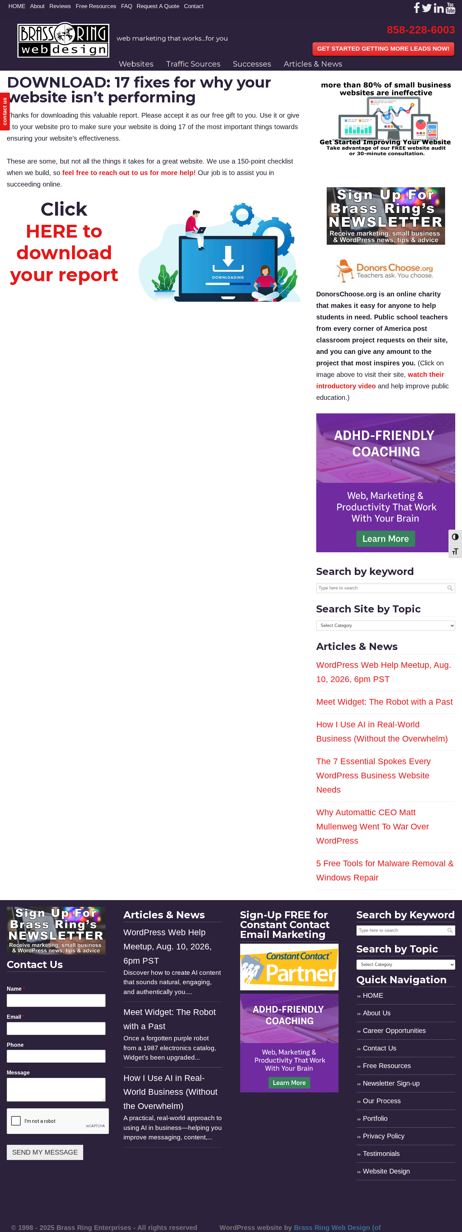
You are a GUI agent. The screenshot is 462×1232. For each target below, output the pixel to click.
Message (18, 1073)
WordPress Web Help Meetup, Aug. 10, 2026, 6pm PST (167, 946)
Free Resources (96, 6)
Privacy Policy (384, 1136)
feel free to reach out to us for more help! (129, 172)
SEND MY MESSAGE (45, 1152)
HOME (16, 6)
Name (16, 989)
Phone (15, 1045)
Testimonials (381, 1153)
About (37, 6)
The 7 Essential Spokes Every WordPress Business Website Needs (373, 775)
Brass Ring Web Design (63, 40)
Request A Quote (158, 6)
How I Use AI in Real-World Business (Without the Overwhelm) (170, 1092)
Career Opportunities (394, 1030)
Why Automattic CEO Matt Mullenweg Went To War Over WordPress (372, 826)
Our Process (382, 1101)
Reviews (60, 6)
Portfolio (375, 1118)
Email (15, 1017)
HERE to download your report (64, 253)
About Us (377, 1013)
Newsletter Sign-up (391, 1083)
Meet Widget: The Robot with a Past (384, 701)
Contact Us (379, 1048)
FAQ (126, 6)
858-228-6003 (421, 30)
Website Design (386, 1171)
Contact (194, 6)
